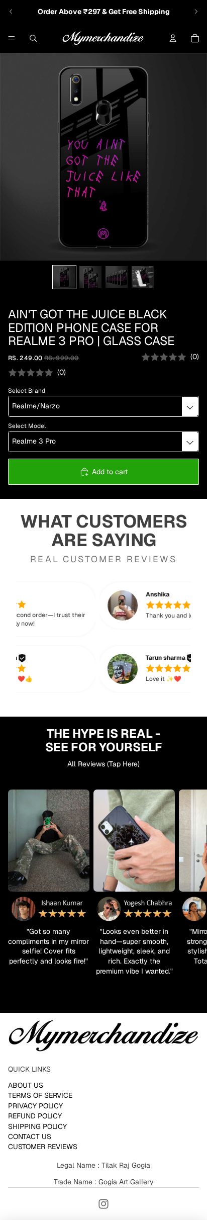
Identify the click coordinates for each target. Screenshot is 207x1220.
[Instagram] (103, 1204)
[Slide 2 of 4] (90, 277)
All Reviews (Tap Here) (103, 763)
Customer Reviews (42, 1146)
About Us (25, 1085)
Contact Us (29, 1136)
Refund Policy (35, 1115)
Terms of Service (40, 1095)
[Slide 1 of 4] (64, 277)
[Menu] (11, 38)
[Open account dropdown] (173, 38)
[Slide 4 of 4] (143, 277)
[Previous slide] (11, 12)
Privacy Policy (35, 1105)
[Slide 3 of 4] (117, 277)
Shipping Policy (37, 1126)
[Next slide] (196, 12)
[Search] (33, 38)
